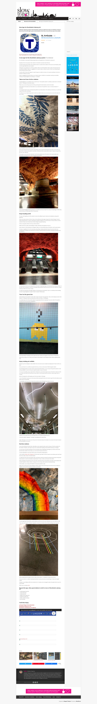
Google (33, 682)
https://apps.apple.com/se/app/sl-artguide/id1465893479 (30, 55)
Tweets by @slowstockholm (72, 55)
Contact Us (51, 18)
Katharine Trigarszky (31, 671)
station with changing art (29, 454)
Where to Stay (30, 18)
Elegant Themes (67, 701)
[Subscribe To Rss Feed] (76, 18)
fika (29, 585)
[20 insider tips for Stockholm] (40, 656)
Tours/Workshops (44, 18)
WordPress (78, 701)
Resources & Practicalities (30, 21)
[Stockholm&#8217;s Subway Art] (26, 656)
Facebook (35, 682)
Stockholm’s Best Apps (51, 660)
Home (19, 18)
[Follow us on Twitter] (70, 18)
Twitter (37, 682)
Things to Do (24, 18)
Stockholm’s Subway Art (23, 660)
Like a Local (37, 18)
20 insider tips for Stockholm (38, 660)
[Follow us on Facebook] (73, 18)
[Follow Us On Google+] (79, 18)
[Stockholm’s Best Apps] (54, 656)
